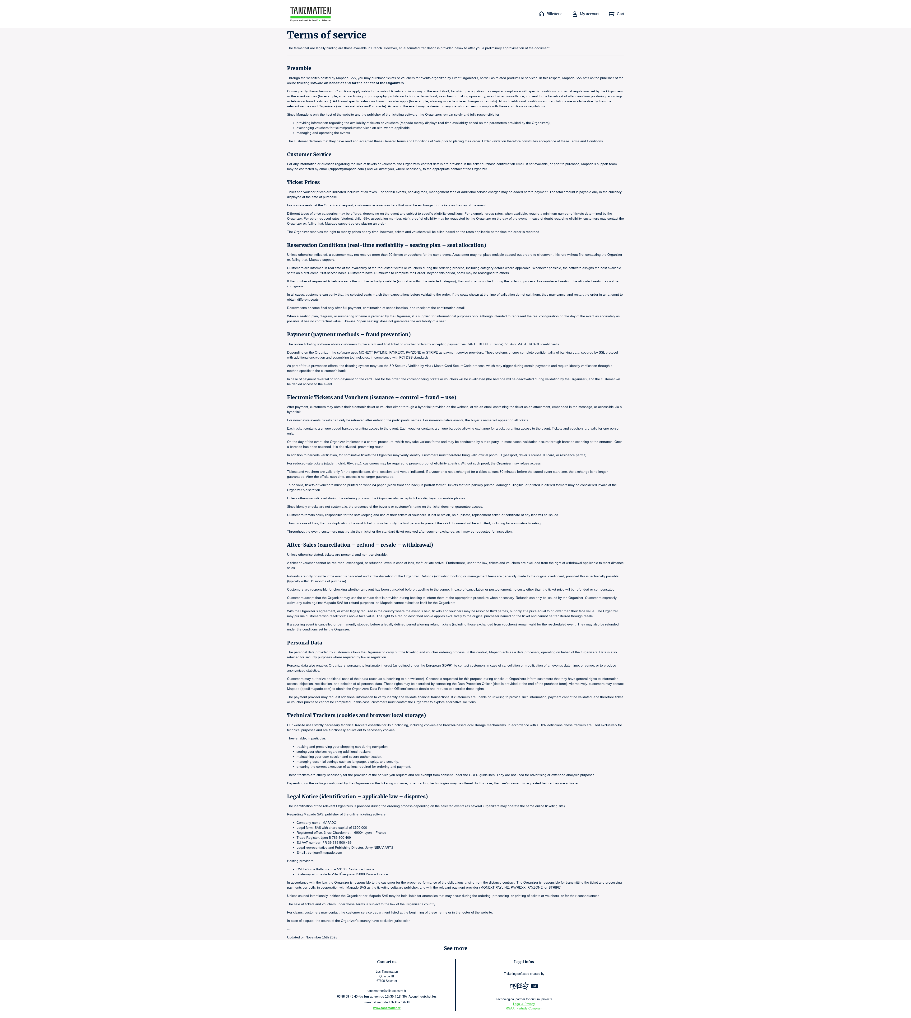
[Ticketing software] (524, 986)
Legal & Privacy (524, 1004)
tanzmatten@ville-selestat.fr (386, 991)
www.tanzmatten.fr (386, 1008)
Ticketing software (516, 973)
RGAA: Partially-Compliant (524, 1008)
